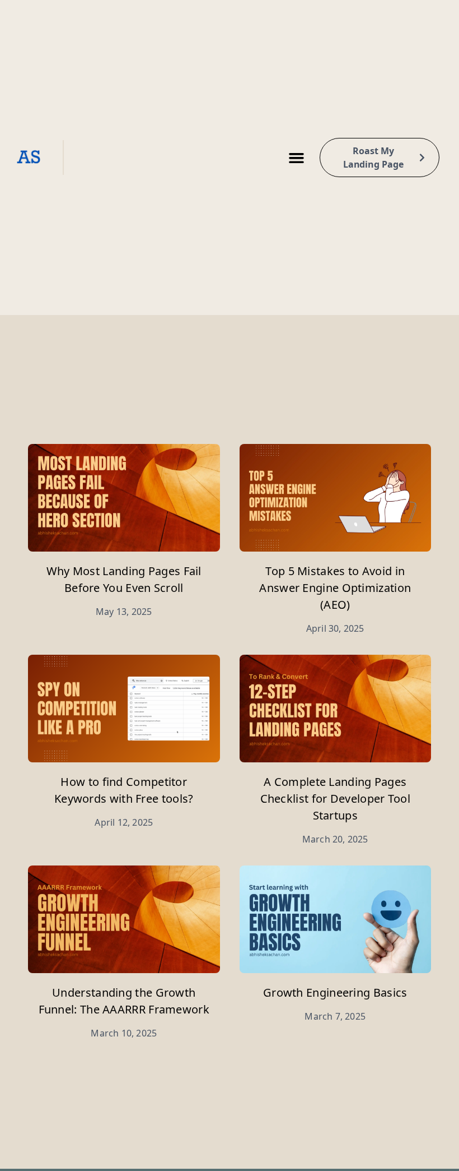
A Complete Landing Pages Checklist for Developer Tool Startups (335, 798)
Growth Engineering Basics (335, 992)
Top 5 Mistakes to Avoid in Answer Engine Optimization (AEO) (335, 587)
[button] (296, 157)
